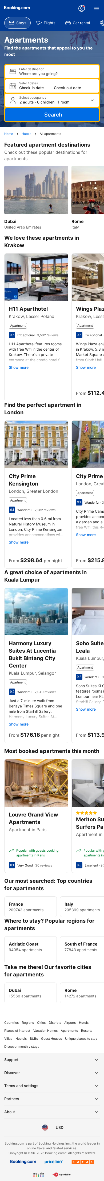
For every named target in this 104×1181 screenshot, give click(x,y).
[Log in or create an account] (81, 8)
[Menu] (96, 8)
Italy (69, 904)
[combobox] (57, 73)
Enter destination (31, 69)
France (16, 904)
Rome (71, 990)
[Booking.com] (17, 8)
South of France (81, 944)
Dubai (15, 990)
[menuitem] (17, 23)
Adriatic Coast (23, 944)
